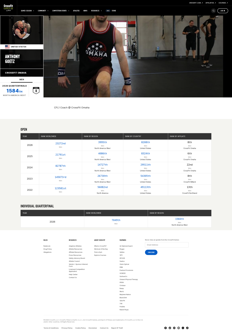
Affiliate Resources (75, 252)
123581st (60, 188)
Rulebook (47, 246)
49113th (146, 187)
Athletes (76, 11)
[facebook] (165, 328)
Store (111, 11)
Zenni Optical (124, 264)
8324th (145, 153)
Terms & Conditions (51, 328)
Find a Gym (98, 252)
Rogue (122, 249)
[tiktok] (187, 328)
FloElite (122, 307)
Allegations (47, 252)
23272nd (60, 143)
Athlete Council (74, 261)
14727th (103, 164)
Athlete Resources (75, 249)
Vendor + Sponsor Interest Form (78, 265)
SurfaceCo (123, 276)
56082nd (103, 187)
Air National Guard (126, 246)
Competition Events (59, 11)
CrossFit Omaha (15, 72)
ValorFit (122, 301)
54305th (146, 175)
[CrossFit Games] (8, 7)
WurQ (122, 291)
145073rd (60, 177)
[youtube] (178, 328)
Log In (223, 11)
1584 (14, 91)
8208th (145, 142)
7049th (116, 220)
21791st (60, 154)
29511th (146, 164)
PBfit (121, 267)
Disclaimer (93, 328)
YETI (121, 255)
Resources (95, 11)
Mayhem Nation (125, 294)
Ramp (122, 288)
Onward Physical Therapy (129, 279)
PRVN (122, 282)
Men (21, 79)
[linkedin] (183, 328)
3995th (102, 142)
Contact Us (73, 277)
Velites (122, 252)
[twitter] (170, 328)
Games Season (26, 11)
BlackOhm (123, 298)
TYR (121, 304)
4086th (102, 153)
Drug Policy (48, 249)
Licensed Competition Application (77, 270)
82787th (60, 165)
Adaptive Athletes (75, 246)
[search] (213, 10)
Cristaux (122, 285)
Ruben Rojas (124, 310)
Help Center (73, 274)
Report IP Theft (117, 328)
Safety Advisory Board (77, 258)
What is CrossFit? (100, 246)
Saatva (122, 261)
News (85, 11)
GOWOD (123, 273)
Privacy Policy (67, 328)
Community (42, 11)
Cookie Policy (80, 328)
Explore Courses (100, 255)
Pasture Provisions (126, 270)
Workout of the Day (101, 249)
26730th (103, 175)
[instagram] (174, 328)
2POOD (122, 258)
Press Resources (75, 255)
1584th (179, 218)
